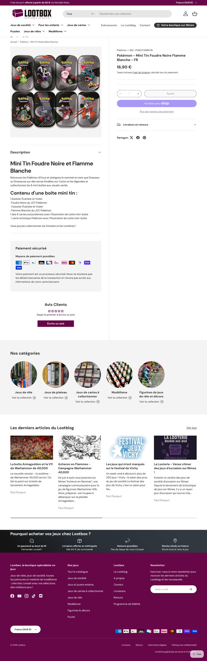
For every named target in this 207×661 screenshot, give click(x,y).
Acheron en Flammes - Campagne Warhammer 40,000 (75, 468)
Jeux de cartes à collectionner (87, 394)
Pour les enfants (48, 25)
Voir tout (191, 427)
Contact (145, 25)
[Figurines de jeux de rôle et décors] (151, 374)
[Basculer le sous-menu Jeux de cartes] (89, 25)
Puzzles (15, 31)
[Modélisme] (119, 374)
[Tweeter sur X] (131, 137)
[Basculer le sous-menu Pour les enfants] (62, 25)
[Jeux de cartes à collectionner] (87, 374)
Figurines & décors (79, 610)
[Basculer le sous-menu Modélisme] (65, 31)
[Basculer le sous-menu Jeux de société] (33, 25)
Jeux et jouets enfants (81, 584)
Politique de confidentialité (184, 645)
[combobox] (117, 13)
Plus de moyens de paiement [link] (157, 111)
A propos (119, 578)
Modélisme (56, 31)
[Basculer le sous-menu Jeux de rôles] (43, 31)
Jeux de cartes (76, 25)
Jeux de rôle (23, 392)
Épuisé (170, 93)
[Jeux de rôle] (23, 374)
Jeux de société (20, 25)
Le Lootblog (128, 25)
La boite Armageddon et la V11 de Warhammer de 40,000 (31, 466)
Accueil (13, 42)
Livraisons (119, 591)
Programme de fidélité (127, 604)
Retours (118, 597)
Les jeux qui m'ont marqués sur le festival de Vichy (125, 466)
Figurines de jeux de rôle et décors (151, 394)
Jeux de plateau (55, 392)
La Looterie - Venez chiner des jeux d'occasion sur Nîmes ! (175, 468)
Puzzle (71, 617)
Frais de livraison (141, 72)
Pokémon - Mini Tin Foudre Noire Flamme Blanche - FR (39, 42)
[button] (194, 13)
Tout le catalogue (78, 571)
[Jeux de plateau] (55, 374)
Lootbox (21, 645)
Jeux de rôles (32, 31)
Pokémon (121, 50)
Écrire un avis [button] (55, 323)
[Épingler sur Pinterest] (144, 137)
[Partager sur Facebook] (138, 137)
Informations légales (157, 645)
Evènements (109, 25)
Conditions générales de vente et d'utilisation (176, 652)
